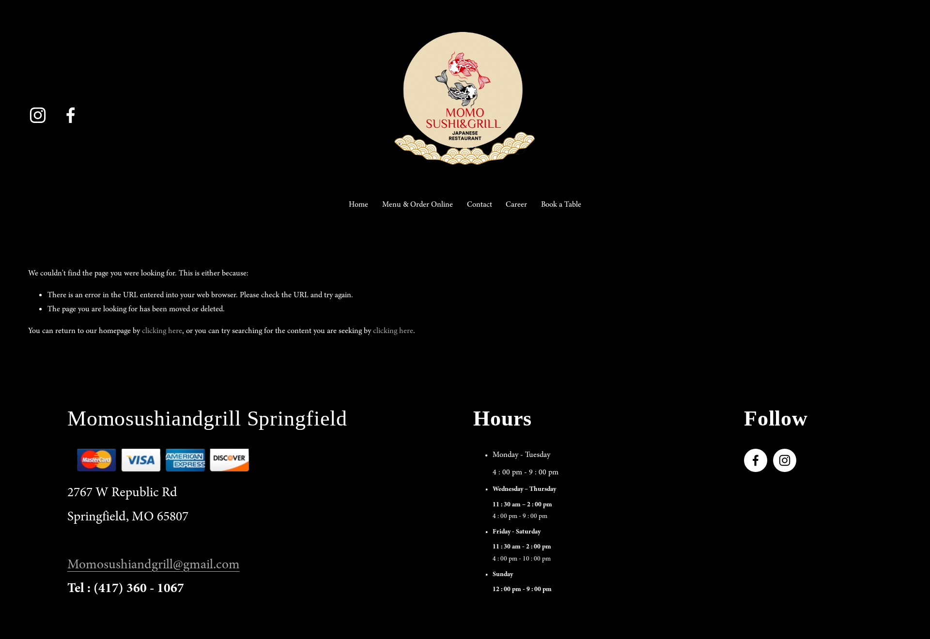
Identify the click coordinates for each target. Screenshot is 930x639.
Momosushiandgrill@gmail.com (153, 564)
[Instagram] (37, 115)
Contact (479, 204)
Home (358, 204)
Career (516, 204)
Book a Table (561, 204)
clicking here (162, 330)
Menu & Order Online (417, 204)
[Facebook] (70, 115)
